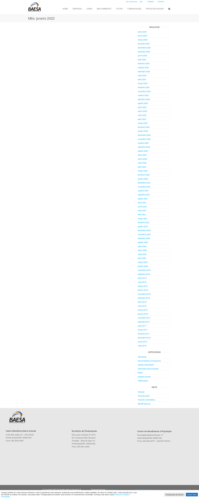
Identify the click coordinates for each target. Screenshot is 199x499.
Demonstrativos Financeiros (149, 360)
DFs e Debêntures (131, 2)
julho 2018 (142, 302)
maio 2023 (142, 115)
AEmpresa (142, 356)
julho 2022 (142, 155)
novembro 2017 (144, 317)
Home (65, 8)
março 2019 (143, 286)
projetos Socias (144, 376)
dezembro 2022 (144, 135)
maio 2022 (142, 162)
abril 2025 (142, 59)
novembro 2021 (144, 186)
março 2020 (143, 262)
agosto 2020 (143, 242)
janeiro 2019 (143, 290)
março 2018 (143, 309)
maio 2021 (142, 210)
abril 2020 (142, 258)
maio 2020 (142, 254)
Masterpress (111, 489)
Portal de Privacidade (144, 489)
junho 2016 (142, 341)
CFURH (119, 8)
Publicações (143, 380)
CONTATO (161, 2)
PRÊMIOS (151, 2)
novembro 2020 (144, 234)
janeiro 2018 (143, 313)
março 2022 (143, 170)
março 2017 (143, 329)
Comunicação (134, 8)
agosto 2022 (143, 151)
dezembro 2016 (144, 337)
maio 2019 (142, 282)
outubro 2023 (143, 95)
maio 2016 (142, 345)
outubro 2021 (143, 190)
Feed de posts (143, 395)
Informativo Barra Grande (148, 368)
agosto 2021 (143, 198)
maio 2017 (142, 325)
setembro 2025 (144, 51)
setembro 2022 (144, 147)
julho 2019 (142, 278)
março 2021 (143, 218)
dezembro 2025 (144, 47)
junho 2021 (142, 206)
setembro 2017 (144, 321)
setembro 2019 (144, 274)
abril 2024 (142, 79)
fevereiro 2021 (144, 222)
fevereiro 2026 (144, 43)
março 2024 (143, 83)
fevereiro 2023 (144, 127)
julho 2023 (142, 107)
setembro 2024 (144, 71)
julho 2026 (142, 31)
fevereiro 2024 (144, 87)
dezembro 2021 (144, 182)
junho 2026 (142, 35)
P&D (141, 2)
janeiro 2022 (143, 178)
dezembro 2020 (144, 230)
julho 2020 (142, 246)
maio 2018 (142, 306)
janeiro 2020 (143, 266)
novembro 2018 (144, 294)
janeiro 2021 (143, 226)
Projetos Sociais (155, 8)
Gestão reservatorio (146, 364)
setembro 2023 (144, 99)
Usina (89, 8)
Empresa (77, 8)
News (140, 372)
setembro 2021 (144, 194)
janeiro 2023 (143, 131)
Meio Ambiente (104, 8)
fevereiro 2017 (144, 333)
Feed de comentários (146, 399)
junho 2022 (142, 159)
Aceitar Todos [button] (191, 494)
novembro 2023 (144, 91)
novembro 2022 (144, 139)
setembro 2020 (144, 238)
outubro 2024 (143, 67)
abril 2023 (142, 119)
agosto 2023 (143, 103)
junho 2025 (142, 55)
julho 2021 (142, 202)
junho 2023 (142, 111)
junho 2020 (142, 250)
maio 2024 (142, 75)
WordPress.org (144, 403)
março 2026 (143, 39)
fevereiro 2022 (144, 174)
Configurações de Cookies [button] (174, 494)
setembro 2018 (144, 298)
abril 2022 (142, 166)
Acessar (141, 391)
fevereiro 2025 (144, 63)
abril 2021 (142, 214)
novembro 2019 (144, 270)
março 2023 (143, 123)
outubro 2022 (143, 143)
